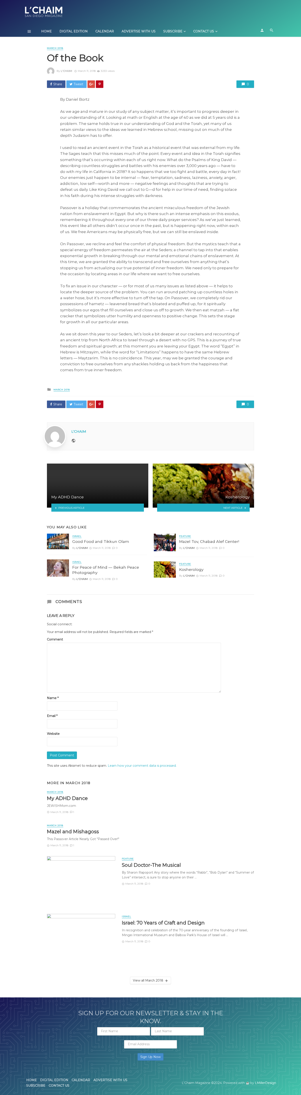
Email (52, 716)
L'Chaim (66, 70)
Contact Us (203, 31)
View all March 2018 (148, 980)
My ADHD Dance (67, 798)
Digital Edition (73, 31)
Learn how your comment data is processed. (142, 766)
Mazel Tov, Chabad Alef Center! (209, 541)
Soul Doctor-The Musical (151, 865)
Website (53, 734)
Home (46, 31)
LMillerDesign (265, 1083)
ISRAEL (77, 536)
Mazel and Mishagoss (73, 831)
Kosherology (191, 569)
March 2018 (55, 48)
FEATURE (185, 536)
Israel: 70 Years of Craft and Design (163, 923)
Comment (55, 639)
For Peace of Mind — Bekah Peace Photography (105, 570)
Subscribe (172, 31)
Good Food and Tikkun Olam (100, 541)
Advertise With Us (139, 31)
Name (53, 698)
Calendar (104, 31)
